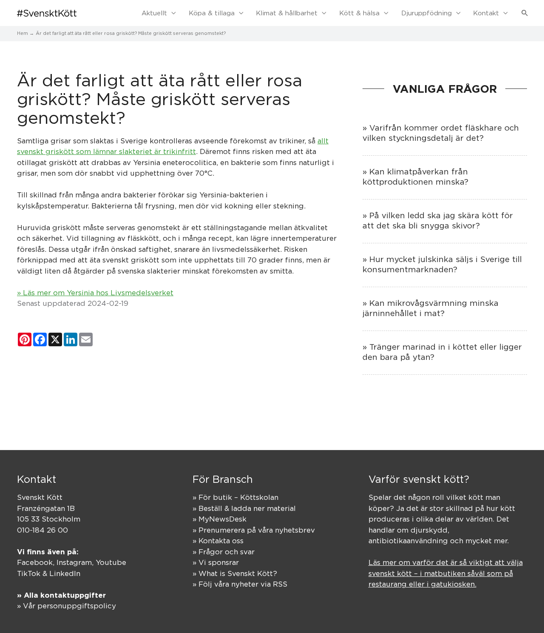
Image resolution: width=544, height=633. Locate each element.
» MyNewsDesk (219, 519)
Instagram (74, 562)
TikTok (28, 573)
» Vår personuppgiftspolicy (66, 606)
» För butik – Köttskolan (235, 497)
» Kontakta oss (218, 541)
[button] (525, 13)
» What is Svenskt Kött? (235, 573)
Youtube (111, 562)
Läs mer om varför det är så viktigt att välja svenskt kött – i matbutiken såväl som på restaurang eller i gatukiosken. (445, 573)
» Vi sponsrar (216, 562)
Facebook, (37, 562)
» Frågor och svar (224, 552)
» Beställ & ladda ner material (244, 508)
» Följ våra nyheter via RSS (240, 584)
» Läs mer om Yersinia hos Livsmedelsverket (95, 293)
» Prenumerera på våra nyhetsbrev (254, 530)
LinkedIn (64, 573)
